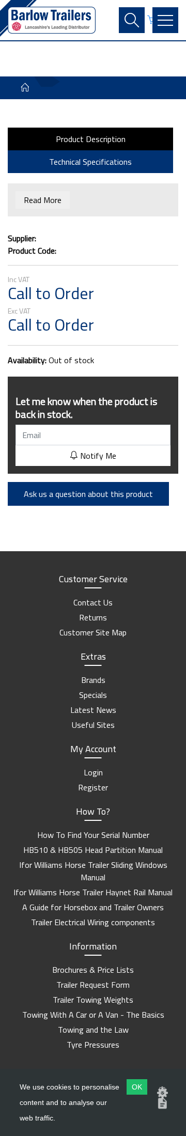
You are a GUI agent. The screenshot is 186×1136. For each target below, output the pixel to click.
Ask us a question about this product (88, 494)
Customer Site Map (93, 632)
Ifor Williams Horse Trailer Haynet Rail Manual (93, 892)
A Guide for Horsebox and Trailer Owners (93, 907)
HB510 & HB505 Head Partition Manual (93, 850)
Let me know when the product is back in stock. (86, 408)
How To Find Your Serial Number (93, 835)
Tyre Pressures (93, 1044)
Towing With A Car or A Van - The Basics (93, 1014)
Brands (93, 680)
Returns (93, 617)
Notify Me (97, 455)
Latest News (93, 710)
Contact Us (93, 602)
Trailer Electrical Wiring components (93, 922)
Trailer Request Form (93, 984)
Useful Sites (93, 725)
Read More (42, 200)
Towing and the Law (93, 1029)
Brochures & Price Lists (93, 969)
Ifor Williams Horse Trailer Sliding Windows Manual (93, 871)
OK (137, 1087)
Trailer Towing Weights (93, 999)
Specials (93, 695)
